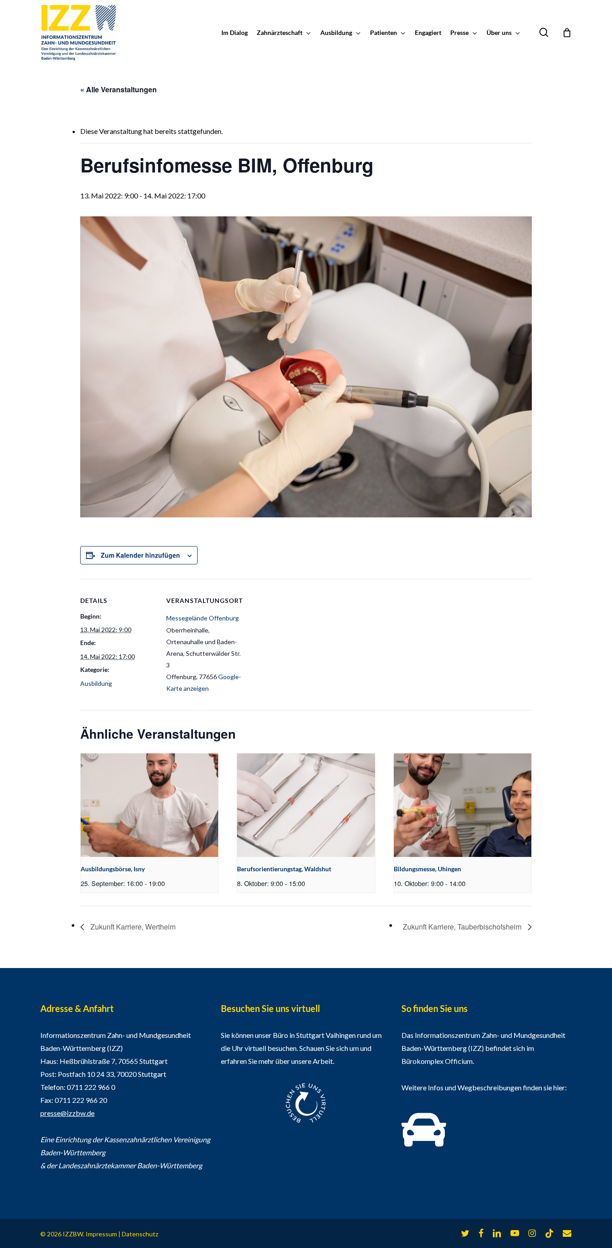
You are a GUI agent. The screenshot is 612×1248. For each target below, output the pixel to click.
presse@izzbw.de (67, 1113)
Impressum (101, 1234)
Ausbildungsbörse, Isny (113, 869)
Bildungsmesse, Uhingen (427, 869)
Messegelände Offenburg (202, 618)
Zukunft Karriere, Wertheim (132, 926)
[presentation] (149, 804)
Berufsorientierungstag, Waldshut (284, 869)
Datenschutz (140, 1234)
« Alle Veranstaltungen (118, 89)
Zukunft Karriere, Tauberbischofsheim (463, 926)
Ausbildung (96, 683)
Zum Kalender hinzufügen (140, 555)
